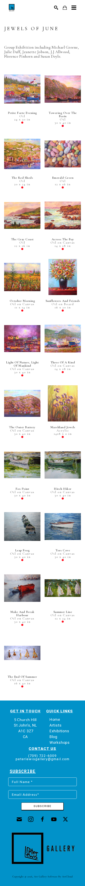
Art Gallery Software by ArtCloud (53, 876)
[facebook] (42, 819)
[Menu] (74, 8)
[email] (19, 819)
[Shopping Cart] (65, 7)
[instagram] (31, 819)
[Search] (56, 8)
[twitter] (65, 819)
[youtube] (54, 819)
